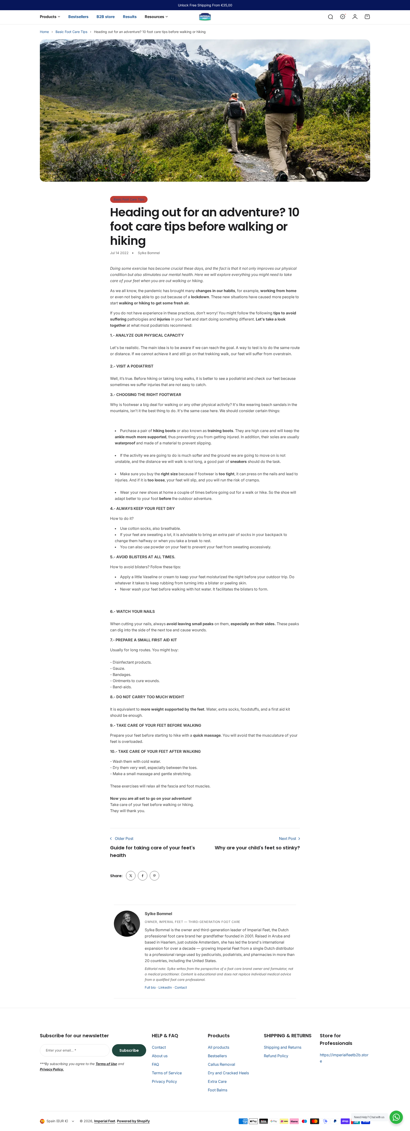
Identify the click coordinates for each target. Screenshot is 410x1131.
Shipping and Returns (282, 1047)
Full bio (150, 987)
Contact (181, 987)
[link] (130, 875)
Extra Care (217, 1081)
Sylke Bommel (158, 913)
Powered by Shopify (133, 1121)
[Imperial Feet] (205, 17)
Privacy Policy (164, 1081)
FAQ (155, 1064)
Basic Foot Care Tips (71, 32)
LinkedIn (165, 987)
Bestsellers (217, 1055)
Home (44, 32)
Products (48, 16)
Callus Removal (221, 1064)
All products (218, 1047)
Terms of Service (167, 1072)
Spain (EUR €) (57, 1121)
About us (160, 1055)
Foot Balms (217, 1090)
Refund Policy (276, 1055)
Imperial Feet (104, 1121)
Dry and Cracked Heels (228, 1072)
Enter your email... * (61, 1050)
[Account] (355, 16)
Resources (154, 16)
